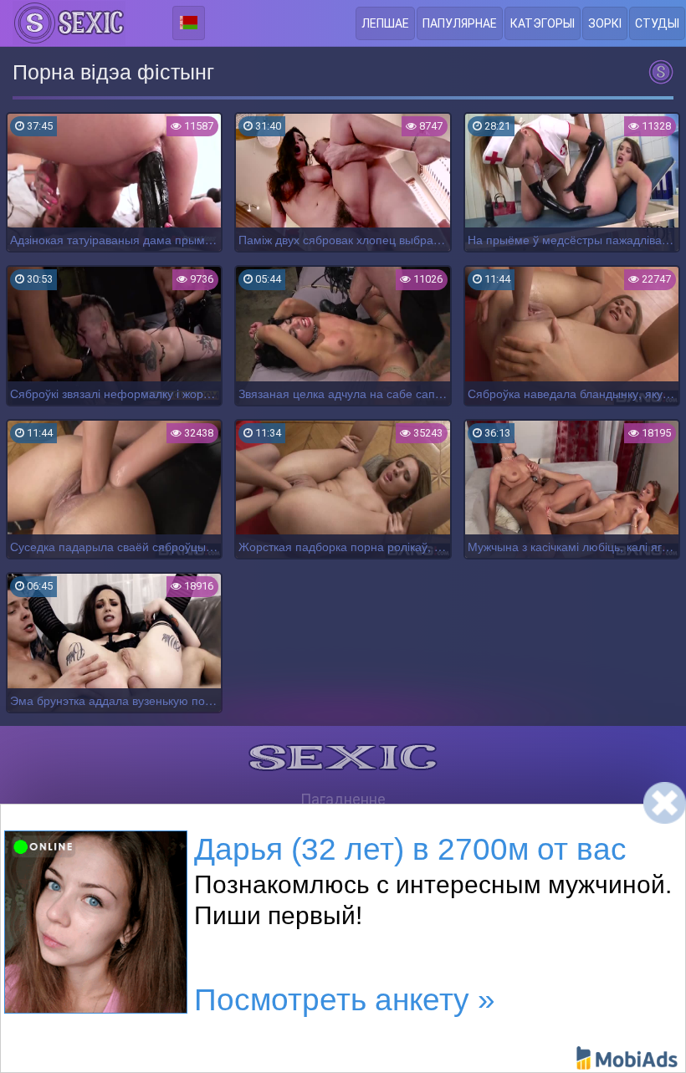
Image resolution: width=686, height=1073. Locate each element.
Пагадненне (343, 799)
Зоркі (605, 23)
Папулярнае (459, 23)
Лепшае (385, 23)
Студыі (657, 23)
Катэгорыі (542, 23)
